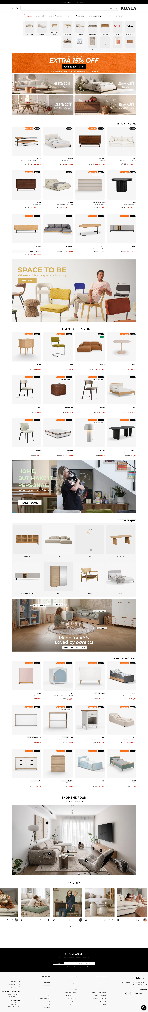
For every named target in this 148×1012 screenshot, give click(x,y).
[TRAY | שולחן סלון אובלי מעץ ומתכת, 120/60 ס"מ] (90, 228)
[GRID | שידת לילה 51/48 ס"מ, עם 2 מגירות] (58, 720)
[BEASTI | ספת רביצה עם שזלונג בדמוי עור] (90, 346)
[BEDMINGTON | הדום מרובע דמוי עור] (58, 389)
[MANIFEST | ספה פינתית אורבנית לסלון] (58, 228)
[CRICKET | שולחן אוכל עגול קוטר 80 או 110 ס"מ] (121, 346)
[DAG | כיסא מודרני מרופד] (58, 346)
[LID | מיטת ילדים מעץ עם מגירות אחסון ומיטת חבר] (90, 763)
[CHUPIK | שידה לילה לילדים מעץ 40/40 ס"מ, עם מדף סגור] (58, 676)
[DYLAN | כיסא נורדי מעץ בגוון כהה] (90, 389)
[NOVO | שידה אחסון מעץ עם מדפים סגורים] (26, 675)
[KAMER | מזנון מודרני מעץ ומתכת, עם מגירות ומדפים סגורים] (26, 228)
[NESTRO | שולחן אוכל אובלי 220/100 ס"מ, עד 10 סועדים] (121, 432)
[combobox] (69, 8)
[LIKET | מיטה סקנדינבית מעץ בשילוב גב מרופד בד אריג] (121, 389)
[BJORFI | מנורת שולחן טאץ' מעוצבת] (90, 432)
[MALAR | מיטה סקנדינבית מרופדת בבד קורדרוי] (58, 141)
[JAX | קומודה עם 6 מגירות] (26, 763)
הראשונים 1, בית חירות (15, 1003)
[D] (42, 105)
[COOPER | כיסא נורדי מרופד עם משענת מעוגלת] (26, 432)
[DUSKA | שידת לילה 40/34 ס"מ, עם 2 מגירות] (58, 763)
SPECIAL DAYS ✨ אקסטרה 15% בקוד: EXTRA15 (74, 2)
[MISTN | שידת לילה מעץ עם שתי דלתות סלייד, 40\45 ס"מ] (26, 346)
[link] (121, 578)
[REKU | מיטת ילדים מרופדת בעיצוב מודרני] (121, 720)
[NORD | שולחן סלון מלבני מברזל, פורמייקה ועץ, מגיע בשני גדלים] (26, 141)
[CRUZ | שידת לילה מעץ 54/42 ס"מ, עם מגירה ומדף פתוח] (90, 720)
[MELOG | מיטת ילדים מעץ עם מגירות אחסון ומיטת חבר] (121, 675)
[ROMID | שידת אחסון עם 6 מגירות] (90, 185)
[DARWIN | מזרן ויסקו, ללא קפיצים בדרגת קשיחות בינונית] (58, 432)
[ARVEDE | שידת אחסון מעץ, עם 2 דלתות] (90, 141)
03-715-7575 (14, 981)
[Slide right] (13, 2)
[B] (42, 84)
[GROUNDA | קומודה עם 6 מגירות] (26, 720)
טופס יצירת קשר (14, 987)
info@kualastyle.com (12, 984)
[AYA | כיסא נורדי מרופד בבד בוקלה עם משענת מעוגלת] (26, 389)
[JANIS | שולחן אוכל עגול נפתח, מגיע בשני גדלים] (121, 185)
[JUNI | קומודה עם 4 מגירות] (90, 675)
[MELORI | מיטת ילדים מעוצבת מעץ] (121, 763)
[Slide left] (135, 2)
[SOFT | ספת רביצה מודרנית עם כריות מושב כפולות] (121, 141)
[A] (105, 84)
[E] (74, 63)
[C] (105, 105)
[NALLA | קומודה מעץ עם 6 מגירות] (26, 185)
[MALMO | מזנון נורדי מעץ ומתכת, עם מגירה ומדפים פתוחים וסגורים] (121, 228)
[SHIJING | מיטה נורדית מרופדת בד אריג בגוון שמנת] (58, 185)
